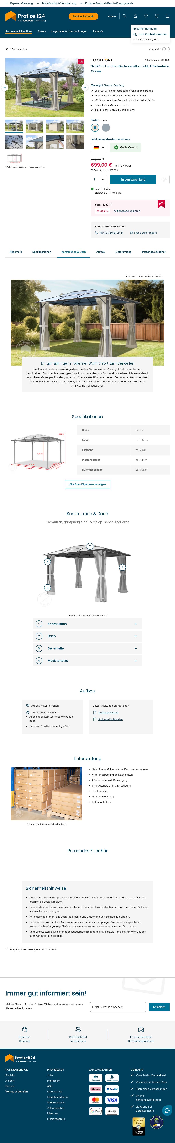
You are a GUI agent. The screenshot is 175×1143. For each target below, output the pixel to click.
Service (9, 1086)
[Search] (124, 16)
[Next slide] (84, 87)
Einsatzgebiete (56, 1119)
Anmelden (159, 1007)
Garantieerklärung (58, 1097)
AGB (49, 1086)
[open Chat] (167, 1110)
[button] (156, 16)
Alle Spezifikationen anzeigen (87, 484)
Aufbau (100, 252)
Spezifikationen (41, 252)
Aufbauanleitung (108, 713)
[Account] (135, 16)
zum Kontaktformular (152, 34)
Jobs (50, 1075)
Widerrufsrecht (56, 1102)
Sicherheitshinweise (110, 719)
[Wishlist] (146, 17)
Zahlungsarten (55, 1108)
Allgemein (16, 252)
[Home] (7, 49)
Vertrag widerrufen (16, 1092)
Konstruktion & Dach (74, 252)
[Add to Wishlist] (164, 179)
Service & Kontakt (83, 16)
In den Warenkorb (133, 179)
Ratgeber (112, 16)
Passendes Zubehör (153, 252)
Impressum (53, 1081)
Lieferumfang (123, 252)
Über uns (52, 1113)
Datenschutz (54, 1092)
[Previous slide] (4, 87)
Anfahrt (9, 1081)
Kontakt (10, 1075)
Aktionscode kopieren (127, 211)
